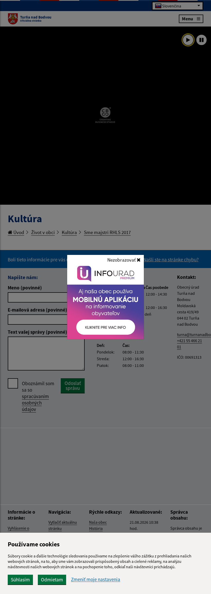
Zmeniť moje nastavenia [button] (95, 579)
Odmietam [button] (52, 579)
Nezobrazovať (122, 260)
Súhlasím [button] (20, 579)
